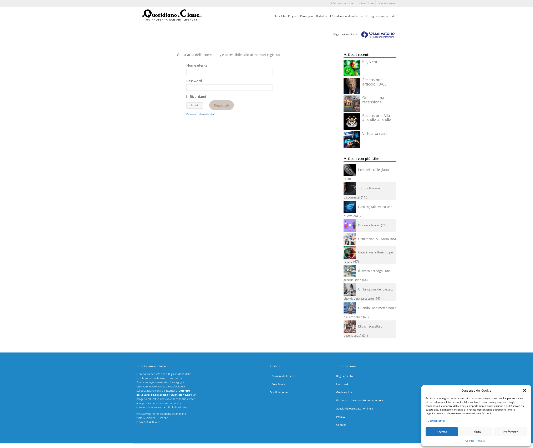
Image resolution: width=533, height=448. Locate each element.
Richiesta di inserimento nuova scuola (359, 400)
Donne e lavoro (369, 225)
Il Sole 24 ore (366, 3)
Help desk (342, 384)
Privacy (481, 440)
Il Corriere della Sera (343, 3)
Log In (354, 34)
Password (194, 81)
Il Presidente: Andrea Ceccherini (348, 16)
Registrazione (341, 34)
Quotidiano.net (386, 3)
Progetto (293, 16)
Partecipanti (307, 16)
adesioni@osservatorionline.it (354, 408)
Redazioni (322, 16)
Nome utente (196, 65)
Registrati (221, 105)
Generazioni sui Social (374, 239)
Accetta (442, 432)
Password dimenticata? (200, 114)
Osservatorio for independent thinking (162, 414)
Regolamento (344, 376)
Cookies (469, 440)
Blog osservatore (379, 16)
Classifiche (280, 16)
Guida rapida (344, 392)
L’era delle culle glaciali (374, 170)
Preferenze (510, 432)
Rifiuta (476, 432)
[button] (525, 390)
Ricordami (197, 96)
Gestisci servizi (436, 420)
